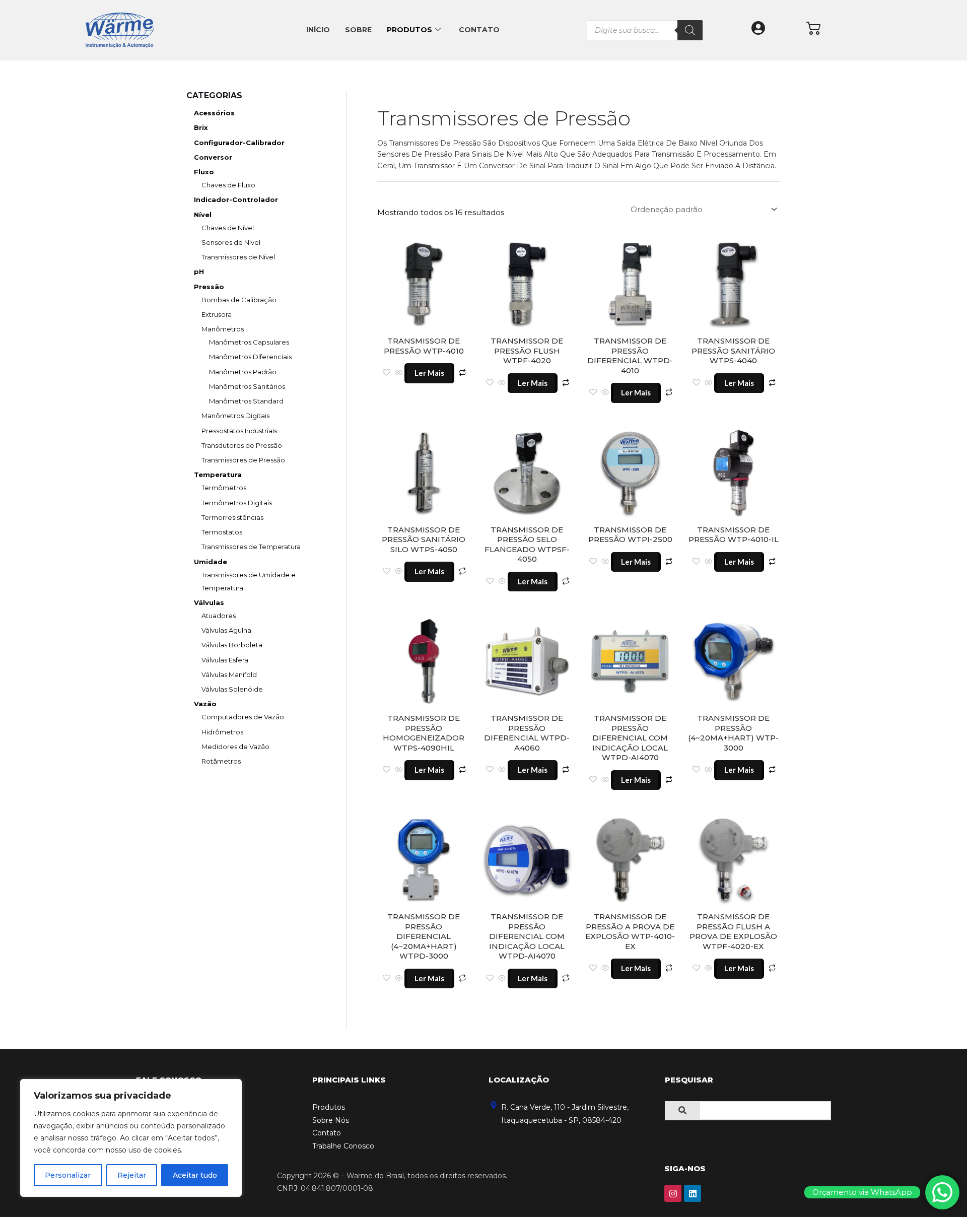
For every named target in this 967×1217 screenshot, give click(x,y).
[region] (131, 1138)
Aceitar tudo (195, 1175)
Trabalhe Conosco (343, 1146)
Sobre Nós (330, 1120)
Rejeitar (131, 1175)
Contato (479, 29)
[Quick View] (398, 373)
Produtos (409, 29)
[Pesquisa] (690, 30)
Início (318, 29)
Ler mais (429, 372)
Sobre (358, 29)
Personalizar (68, 1175)
